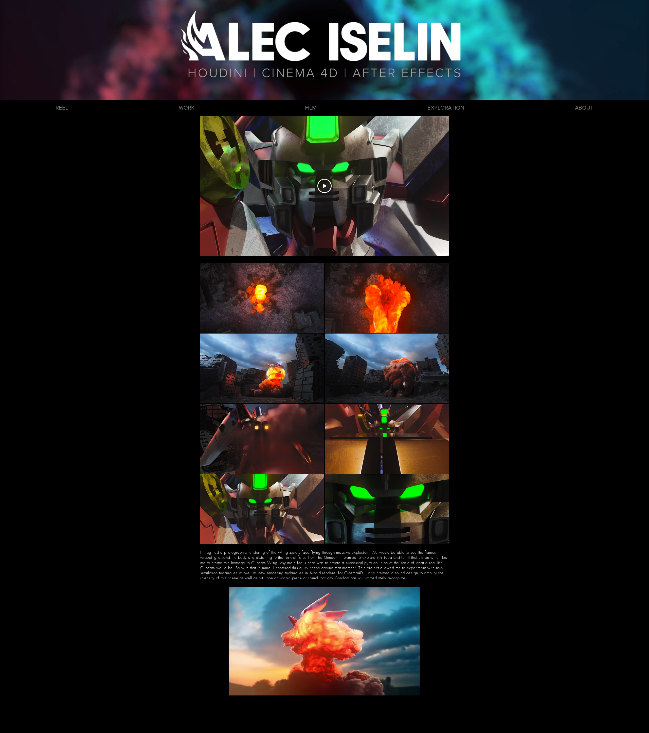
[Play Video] (324, 186)
